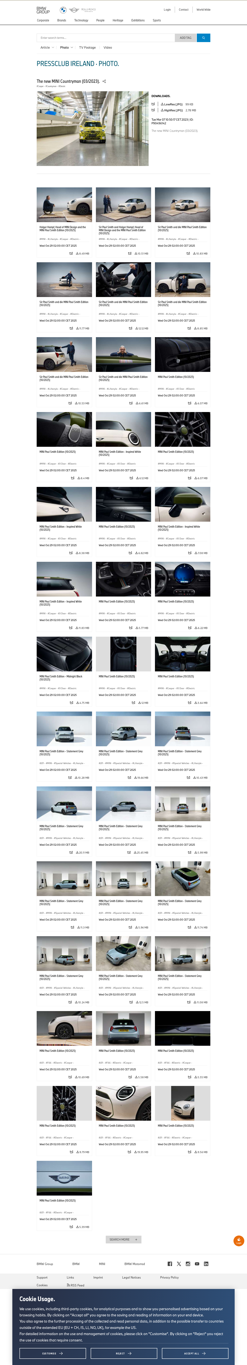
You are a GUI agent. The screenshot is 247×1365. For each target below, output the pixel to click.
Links (70, 1277)
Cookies (42, 1285)
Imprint (98, 1277)
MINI (102, 1264)
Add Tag (185, 38)
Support (42, 1277)
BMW (76, 1264)
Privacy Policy (169, 1277)
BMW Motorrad (134, 1264)
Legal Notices (131, 1277)
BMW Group (45, 1264)
